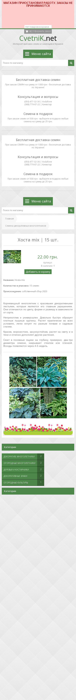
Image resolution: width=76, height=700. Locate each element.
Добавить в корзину (38, 271)
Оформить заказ (42, 31)
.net (38, 38)
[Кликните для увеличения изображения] (12, 256)
